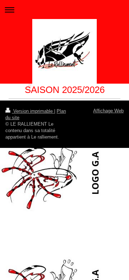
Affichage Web (108, 110)
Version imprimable (33, 111)
